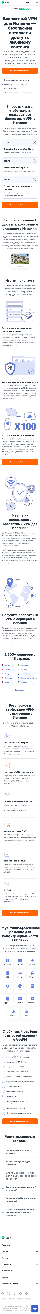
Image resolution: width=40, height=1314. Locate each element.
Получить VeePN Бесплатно (20, 70)
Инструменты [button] (7, 1271)
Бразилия (24, 665)
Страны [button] (5, 1277)
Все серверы (20, 690)
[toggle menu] (37, 2)
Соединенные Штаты (28, 678)
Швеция (23, 682)
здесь (29, 153)
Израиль (23, 670)
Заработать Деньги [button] (10, 1284)
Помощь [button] (5, 1258)
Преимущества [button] (8, 1264)
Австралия (8, 665)
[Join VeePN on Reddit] (20, 1293)
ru (29, 2)
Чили (6, 682)
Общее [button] (5, 1251)
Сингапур (8, 678)
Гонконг (7, 670)
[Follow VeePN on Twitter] (8, 1293)
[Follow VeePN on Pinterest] (26, 1293)
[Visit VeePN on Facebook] (2, 1293)
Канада (7, 674)
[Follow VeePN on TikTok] (14, 1293)
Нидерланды (25, 674)
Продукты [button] (6, 1245)
